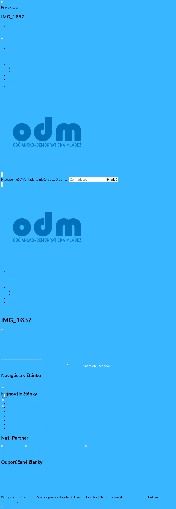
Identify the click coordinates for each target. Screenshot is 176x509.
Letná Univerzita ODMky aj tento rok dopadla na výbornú (47, 429)
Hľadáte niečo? (12, 179)
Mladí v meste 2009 (18, 488)
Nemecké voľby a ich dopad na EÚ (31, 420)
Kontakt (12, 80)
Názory (16, 72)
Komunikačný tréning (22, 416)
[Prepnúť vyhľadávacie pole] (2, 174)
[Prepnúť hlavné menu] (2, 38)
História (17, 56)
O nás (10, 49)
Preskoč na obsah (14, 33)
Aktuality (18, 68)
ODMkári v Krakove (20, 412)
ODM (32, 497)
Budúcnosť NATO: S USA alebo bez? (33, 403)
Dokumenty (20, 60)
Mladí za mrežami (16, 480)
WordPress (9, 501)
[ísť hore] (2, 506)
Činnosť (11, 64)
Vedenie (17, 53)
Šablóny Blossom (135, 497)
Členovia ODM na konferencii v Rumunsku (37, 424)
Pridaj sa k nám (16, 76)
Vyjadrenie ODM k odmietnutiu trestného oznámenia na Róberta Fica (60, 471)
